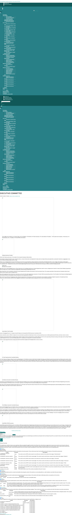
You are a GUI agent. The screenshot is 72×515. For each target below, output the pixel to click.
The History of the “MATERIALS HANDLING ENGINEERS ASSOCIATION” (9, 19)
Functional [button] (2, 470)
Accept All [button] (8, 437)
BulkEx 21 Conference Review (9, 86)
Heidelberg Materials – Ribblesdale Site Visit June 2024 (9, 43)
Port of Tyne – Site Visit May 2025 (9, 36)
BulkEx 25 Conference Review (9, 78)
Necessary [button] (2, 448)
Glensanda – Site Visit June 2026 (10, 24)
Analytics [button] (1, 478)
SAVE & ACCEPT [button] (3, 513)
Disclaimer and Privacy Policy (16, 430)
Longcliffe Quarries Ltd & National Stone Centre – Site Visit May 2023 (9, 50)
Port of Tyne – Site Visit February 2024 (9, 46)
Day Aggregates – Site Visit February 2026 (10, 28)
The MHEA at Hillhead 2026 (8, 189)
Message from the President (8, 65)
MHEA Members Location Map (9, 74)
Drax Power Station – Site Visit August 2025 (9, 30)
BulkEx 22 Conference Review (9, 84)
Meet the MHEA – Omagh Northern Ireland (9, 53)
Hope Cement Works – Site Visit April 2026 (10, 26)
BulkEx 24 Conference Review (9, 80)
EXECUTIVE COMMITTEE (15, 196)
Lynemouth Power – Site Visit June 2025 (9, 34)
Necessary (3, 449)
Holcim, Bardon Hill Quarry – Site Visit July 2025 (9, 32)
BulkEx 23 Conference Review (9, 82)
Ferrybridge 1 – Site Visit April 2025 (9, 38)
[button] (35, 12)
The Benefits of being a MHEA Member (9, 58)
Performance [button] (2, 473)
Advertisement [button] (2, 487)
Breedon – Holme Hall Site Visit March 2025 (9, 41)
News (4, 184)
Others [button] (1, 497)
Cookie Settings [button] (3, 437)
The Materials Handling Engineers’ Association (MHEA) (10, 1)
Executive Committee (10, 21)
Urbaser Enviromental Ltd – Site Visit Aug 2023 (10, 48)
